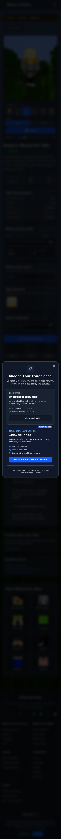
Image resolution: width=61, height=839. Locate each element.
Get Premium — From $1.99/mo (30, 459)
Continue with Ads (30, 418)
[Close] (54, 366)
